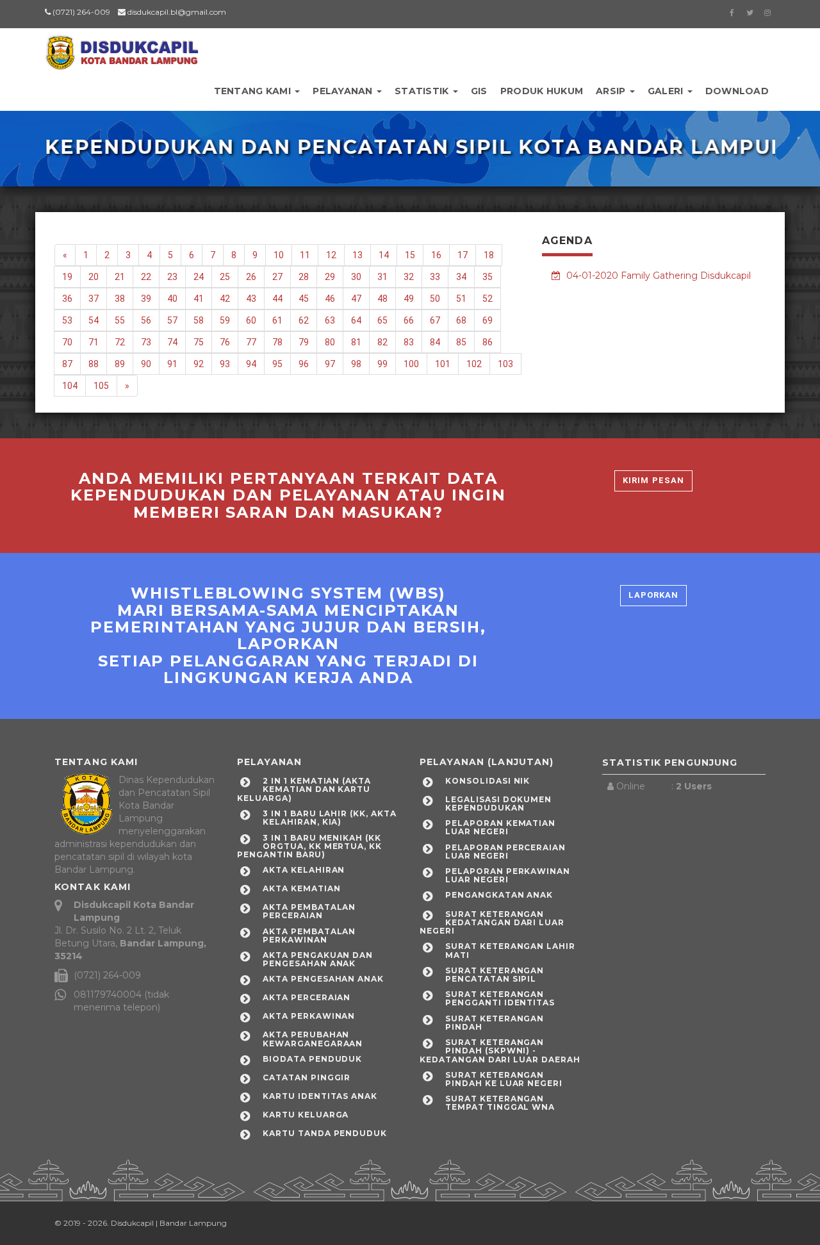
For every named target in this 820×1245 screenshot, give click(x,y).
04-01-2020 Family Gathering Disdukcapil (657, 275)
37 (93, 298)
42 (225, 298)
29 (330, 277)
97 (330, 364)
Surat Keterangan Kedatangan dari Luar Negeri (492, 922)
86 (487, 342)
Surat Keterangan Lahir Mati (510, 950)
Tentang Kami (254, 91)
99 (382, 364)
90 (146, 364)
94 (251, 364)
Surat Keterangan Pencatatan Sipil (494, 975)
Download (737, 91)
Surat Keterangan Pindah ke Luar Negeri (503, 1079)
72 (120, 342)
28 (304, 277)
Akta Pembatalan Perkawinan (309, 935)
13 (357, 255)
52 (487, 298)
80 (330, 342)
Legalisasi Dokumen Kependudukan (498, 803)
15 (410, 255)
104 (70, 386)
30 (356, 277)
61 (277, 320)
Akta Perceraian (306, 997)
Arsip (612, 91)
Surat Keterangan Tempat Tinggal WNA (500, 1103)
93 (225, 364)
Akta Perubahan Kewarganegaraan (313, 1039)
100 (411, 364)
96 (304, 364)
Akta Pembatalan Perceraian (309, 911)
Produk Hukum (541, 91)
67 (435, 320)
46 (330, 298)
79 (304, 342)
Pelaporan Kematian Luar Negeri (500, 827)
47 (356, 298)
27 (277, 277)
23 (172, 277)
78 (277, 342)
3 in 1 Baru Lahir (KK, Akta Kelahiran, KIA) (330, 818)
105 (101, 386)
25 (225, 277)
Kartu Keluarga (305, 1114)
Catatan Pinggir (306, 1077)
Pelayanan (344, 91)
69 (487, 320)
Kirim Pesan (653, 480)
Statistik (423, 91)
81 (356, 342)
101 (442, 364)
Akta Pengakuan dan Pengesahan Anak (318, 959)
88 (93, 364)
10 (279, 255)
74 (172, 342)
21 (120, 277)
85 (461, 342)
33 (435, 277)
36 (67, 298)
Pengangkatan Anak (499, 895)
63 (330, 320)
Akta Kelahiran (304, 870)
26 (251, 277)
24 (198, 277)
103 (505, 364)
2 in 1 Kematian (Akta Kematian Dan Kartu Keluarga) (304, 789)
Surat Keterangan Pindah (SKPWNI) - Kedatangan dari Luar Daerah (500, 1050)
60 (251, 320)
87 (67, 364)
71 (93, 342)
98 (356, 364)
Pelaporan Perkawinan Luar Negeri (507, 875)
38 (120, 298)
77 (251, 342)
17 (462, 255)
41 (198, 298)
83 (409, 342)
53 (67, 320)
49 (409, 298)
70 (67, 342)
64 (356, 320)
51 (461, 298)
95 (277, 364)
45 (304, 298)
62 (304, 320)
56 (146, 320)
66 (409, 320)
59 (225, 320)
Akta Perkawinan (309, 1016)
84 (435, 342)
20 (93, 277)
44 (277, 298)
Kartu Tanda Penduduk (325, 1133)
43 (251, 298)
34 (461, 277)
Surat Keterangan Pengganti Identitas (500, 998)
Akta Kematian (301, 888)
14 (384, 255)
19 (67, 277)
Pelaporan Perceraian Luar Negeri (505, 852)
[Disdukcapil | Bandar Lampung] (121, 48)
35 (487, 277)
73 (146, 342)
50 (435, 298)
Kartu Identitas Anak (320, 1096)
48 (382, 298)
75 (198, 342)
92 (198, 364)
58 (198, 320)
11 (305, 255)
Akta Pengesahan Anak (323, 979)
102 (474, 364)
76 (225, 342)
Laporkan (653, 595)
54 (93, 320)
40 (172, 298)
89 (120, 364)
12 (331, 255)
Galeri (667, 91)
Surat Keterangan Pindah (494, 1023)
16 (436, 255)
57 (172, 320)
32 (409, 277)
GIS (479, 91)
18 (489, 255)
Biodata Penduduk (312, 1059)
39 (146, 298)
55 (120, 320)
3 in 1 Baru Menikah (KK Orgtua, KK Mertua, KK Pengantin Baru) (309, 846)
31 (382, 277)
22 (146, 277)
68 (461, 320)
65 (382, 320)
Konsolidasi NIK (487, 781)
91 (172, 364)
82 (382, 342)
